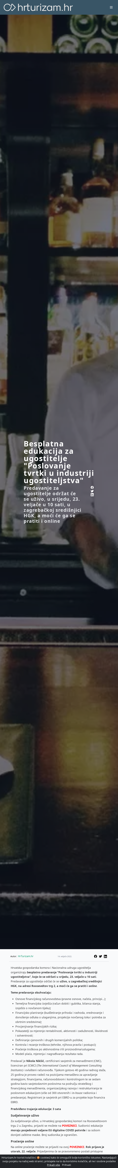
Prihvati (66, 1165)
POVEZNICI (69, 1125)
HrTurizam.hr (25, 956)
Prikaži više (53, 1165)
